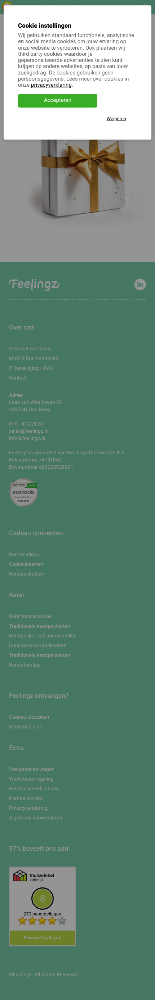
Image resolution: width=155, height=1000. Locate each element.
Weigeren (116, 118)
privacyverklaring (51, 85)
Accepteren (57, 100)
